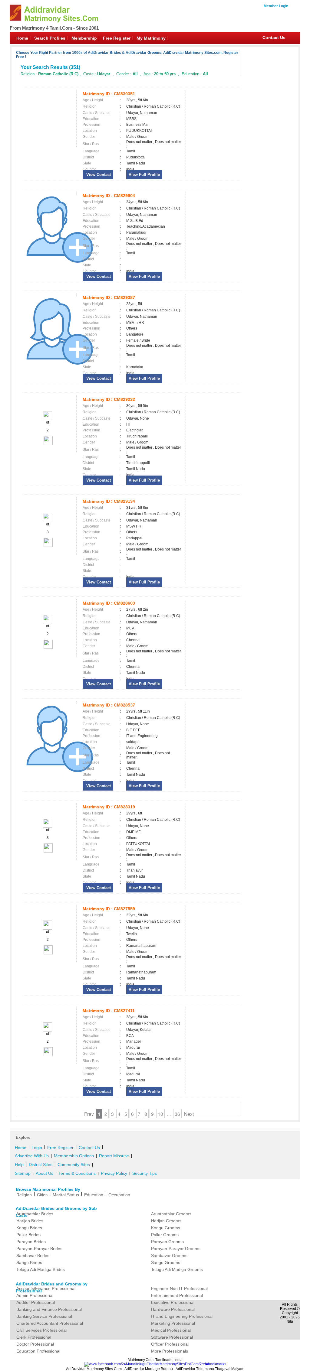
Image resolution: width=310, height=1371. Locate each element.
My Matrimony (151, 38)
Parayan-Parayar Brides (39, 1248)
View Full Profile (144, 174)
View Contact (98, 174)
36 (177, 1113)
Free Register (116, 38)
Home (22, 38)
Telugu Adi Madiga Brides (40, 1269)
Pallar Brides (28, 1234)
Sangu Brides (29, 1262)
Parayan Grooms (167, 1241)
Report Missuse (114, 1155)
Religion (24, 1194)
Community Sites (74, 1164)
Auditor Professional (35, 1302)
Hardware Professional (173, 1309)
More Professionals (169, 1351)
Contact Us (273, 37)
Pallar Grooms (165, 1234)
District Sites (40, 1164)
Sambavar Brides (32, 1255)
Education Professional (38, 1351)
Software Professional (172, 1337)
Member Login (276, 6)
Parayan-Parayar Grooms (175, 1248)
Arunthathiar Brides (34, 1213)
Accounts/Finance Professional (45, 1288)
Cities (42, 1194)
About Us (44, 1173)
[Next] (48, 444)
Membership (84, 38)
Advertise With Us (32, 1155)
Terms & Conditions (77, 1173)
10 (160, 1113)
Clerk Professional (33, 1337)
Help (19, 1164)
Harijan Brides (29, 1220)
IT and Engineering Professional (182, 1316)
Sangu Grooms (165, 1262)
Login (36, 1147)
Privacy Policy (114, 1173)
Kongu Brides (29, 1227)
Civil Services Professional (41, 1330)
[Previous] (47, 419)
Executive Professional (172, 1302)
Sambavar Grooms (169, 1255)
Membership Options (74, 1155)
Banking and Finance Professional (49, 1309)
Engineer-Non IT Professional (179, 1288)
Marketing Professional (173, 1323)
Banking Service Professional (44, 1316)
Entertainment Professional (177, 1295)
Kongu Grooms (165, 1227)
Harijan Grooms (166, 1220)
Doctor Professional (35, 1344)
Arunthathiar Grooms (171, 1213)
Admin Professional (34, 1295)
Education (93, 1194)
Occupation (119, 1194)
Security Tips (144, 1173)
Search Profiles (49, 38)
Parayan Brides (31, 1241)
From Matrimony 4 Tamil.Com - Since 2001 (54, 28)
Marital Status (66, 1194)
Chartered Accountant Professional (49, 1323)
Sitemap (23, 1173)
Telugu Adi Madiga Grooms (177, 1269)
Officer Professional (170, 1344)
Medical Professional (171, 1330)
